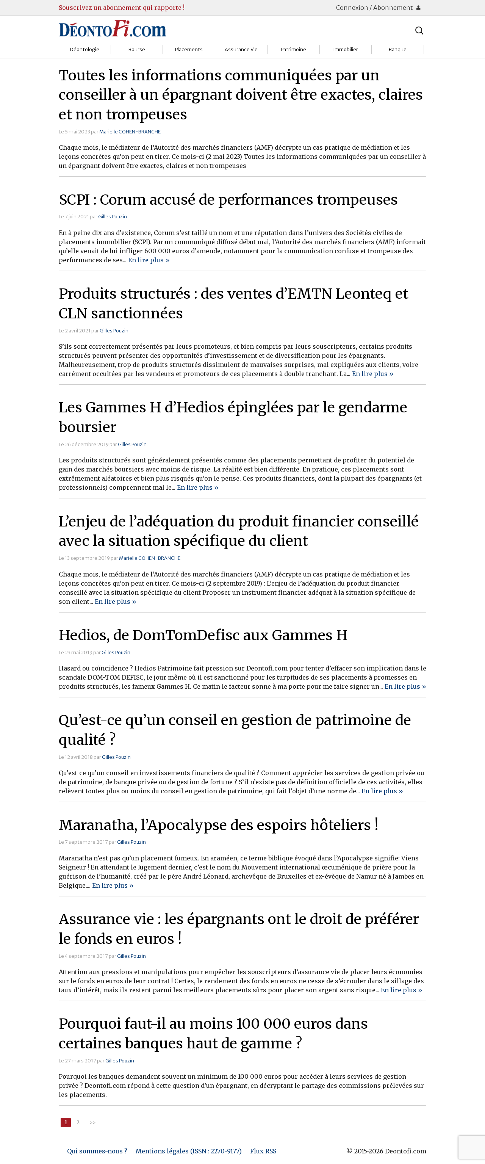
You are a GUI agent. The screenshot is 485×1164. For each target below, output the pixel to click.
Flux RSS (263, 1151)
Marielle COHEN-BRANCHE (130, 131)
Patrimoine (293, 49)
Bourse (136, 49)
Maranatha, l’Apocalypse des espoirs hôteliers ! (219, 825)
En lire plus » (149, 260)
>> (92, 1122)
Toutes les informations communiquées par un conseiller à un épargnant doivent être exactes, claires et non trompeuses (241, 95)
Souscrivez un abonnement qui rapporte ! (122, 7)
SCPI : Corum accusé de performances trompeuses (228, 199)
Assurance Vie (241, 49)
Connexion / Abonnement (375, 7)
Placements (189, 49)
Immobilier (345, 49)
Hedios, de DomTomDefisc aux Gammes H (203, 635)
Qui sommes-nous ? (97, 1151)
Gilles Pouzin (112, 216)
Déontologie (84, 49)
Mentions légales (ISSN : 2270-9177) (189, 1151)
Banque (398, 49)
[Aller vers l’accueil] (112, 28)
